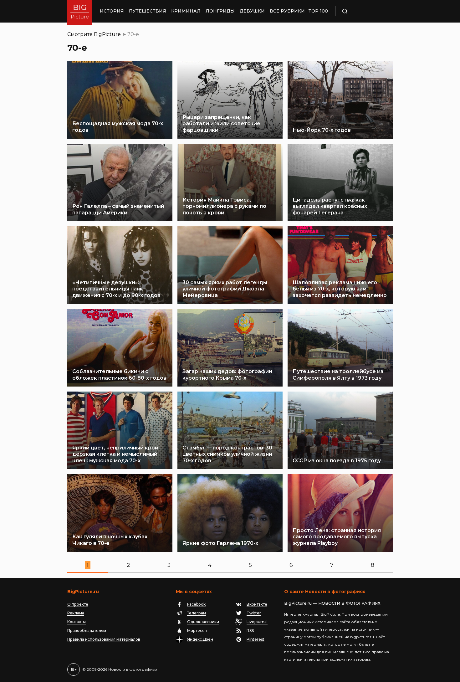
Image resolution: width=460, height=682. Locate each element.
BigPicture (107, 34)
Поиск (363, 11)
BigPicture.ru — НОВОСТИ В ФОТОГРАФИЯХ (332, 603)
